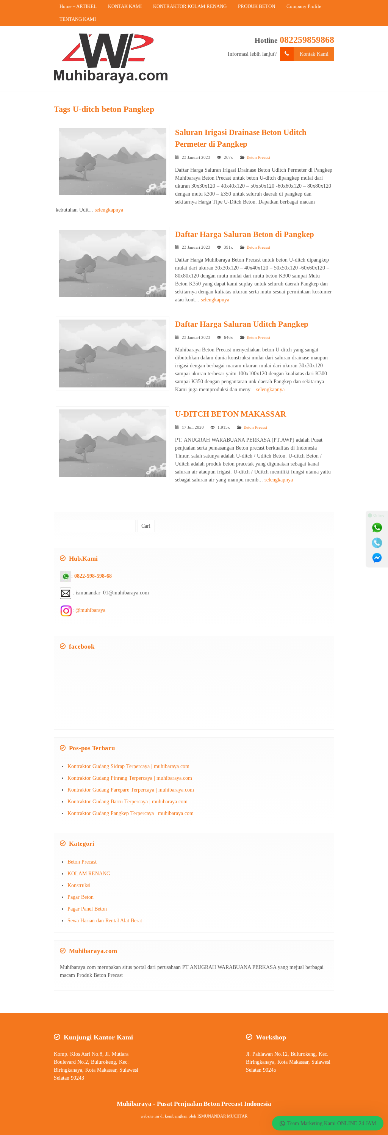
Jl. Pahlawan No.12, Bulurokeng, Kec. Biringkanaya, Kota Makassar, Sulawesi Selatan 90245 (288, 1062)
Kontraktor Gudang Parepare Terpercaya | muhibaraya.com (130, 790)
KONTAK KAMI (125, 6)
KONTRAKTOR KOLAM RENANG (190, 6)
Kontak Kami (314, 54)
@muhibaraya (90, 610)
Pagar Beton (80, 897)
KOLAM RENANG (88, 873)
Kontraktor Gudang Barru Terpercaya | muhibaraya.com (127, 801)
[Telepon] (377, 543)
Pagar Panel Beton (87, 909)
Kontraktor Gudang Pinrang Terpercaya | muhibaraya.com (129, 778)
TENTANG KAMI (77, 19)
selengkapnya (109, 210)
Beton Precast (258, 157)
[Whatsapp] (377, 527)
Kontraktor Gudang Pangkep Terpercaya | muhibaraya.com (130, 813)
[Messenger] (377, 558)
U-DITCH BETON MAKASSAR (230, 414)
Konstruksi (79, 885)
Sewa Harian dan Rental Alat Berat (104, 920)
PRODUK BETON (256, 6)
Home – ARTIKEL (78, 6)
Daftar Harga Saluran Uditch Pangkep (241, 324)
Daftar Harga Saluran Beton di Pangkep (244, 234)
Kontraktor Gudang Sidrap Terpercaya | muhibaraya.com (128, 766)
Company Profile (303, 6)
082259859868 (307, 40)
